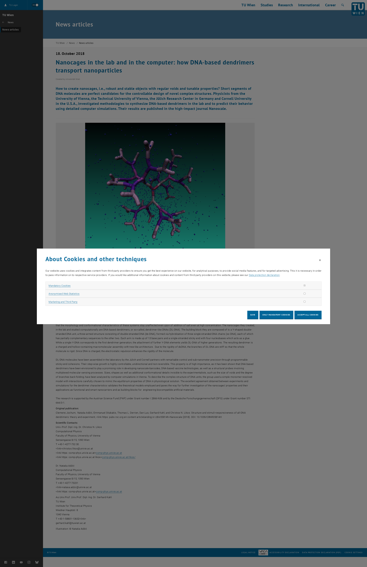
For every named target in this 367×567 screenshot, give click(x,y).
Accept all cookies (308, 315)
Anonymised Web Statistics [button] (64, 293)
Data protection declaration (264, 275)
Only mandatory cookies (276, 315)
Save (252, 315)
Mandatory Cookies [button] (60, 285)
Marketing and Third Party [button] (63, 301)
